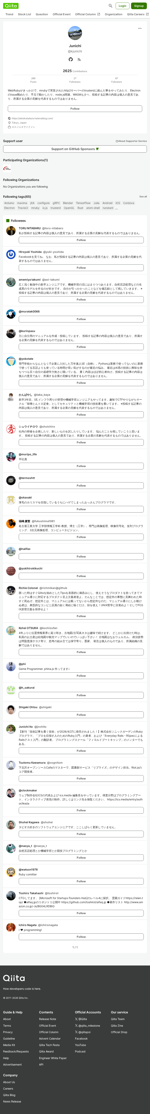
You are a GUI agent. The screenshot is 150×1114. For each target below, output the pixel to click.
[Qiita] (11, 6)
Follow (75, 108)
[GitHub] (70, 59)
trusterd (56, 207)
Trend (9, 14)
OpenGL (69, 207)
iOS (118, 203)
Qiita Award (46, 1051)
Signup (139, 5)
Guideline (9, 1038)
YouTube (80, 1045)
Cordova (128, 203)
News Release (12, 1101)
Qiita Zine (117, 1025)
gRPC (56, 203)
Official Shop (119, 1032)
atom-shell (93, 207)
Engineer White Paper (53, 1058)
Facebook (81, 1038)
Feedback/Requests (16, 1051)
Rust (80, 207)
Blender (68, 203)
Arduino (9, 203)
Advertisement (12, 1064)
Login (122, 5)
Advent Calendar (50, 1038)
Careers (8, 1088)
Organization (113, 14)
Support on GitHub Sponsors (75, 149)
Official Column (87, 14)
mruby (35, 207)
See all (143, 196)
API (41, 1064)
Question (42, 14)
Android (107, 203)
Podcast (80, 1051)
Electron (9, 207)
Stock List (24, 14)
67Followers (116, 80)
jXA (32, 203)
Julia (96, 203)
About (7, 1019)
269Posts (33, 80)
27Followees (74, 80)
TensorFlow (83, 203)
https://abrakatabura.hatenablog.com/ (32, 118)
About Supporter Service (131, 141)
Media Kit (9, 1045)
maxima (22, 203)
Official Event (62, 14)
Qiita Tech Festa (49, 1045)
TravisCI (23, 207)
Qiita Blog (9, 1095)
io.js (45, 207)
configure (44, 203)
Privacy (8, 1032)
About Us (9, 1082)
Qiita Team (118, 1019)
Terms (7, 1025)
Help (6, 1058)
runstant (108, 207)
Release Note (47, 1019)
